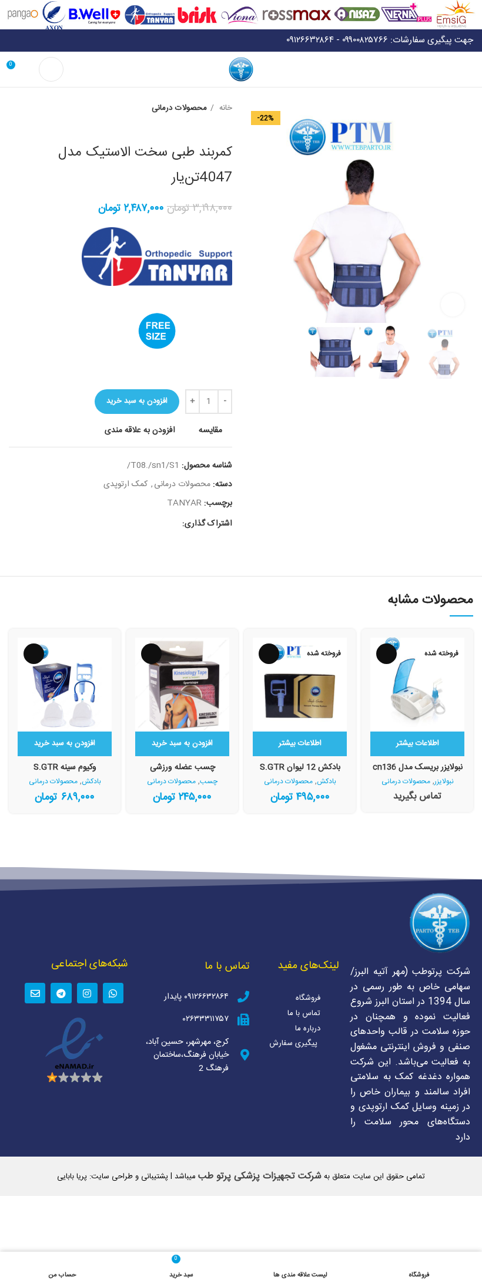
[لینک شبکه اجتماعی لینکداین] (132, 523)
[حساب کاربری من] (51, 69)
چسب (208, 781)
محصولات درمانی (179, 108)
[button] (182, 744)
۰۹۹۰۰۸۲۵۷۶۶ (365, 40)
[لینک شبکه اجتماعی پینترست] (145, 523)
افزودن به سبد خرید (137, 401)
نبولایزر (444, 781)
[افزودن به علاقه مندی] (386, 653)
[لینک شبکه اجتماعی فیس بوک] (172, 523)
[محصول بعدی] (15, 108)
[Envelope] (35, 993)
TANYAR (184, 503)
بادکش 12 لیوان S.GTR (300, 767)
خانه (224, 108)
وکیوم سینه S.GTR (65, 767)
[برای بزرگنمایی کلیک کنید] (452, 304)
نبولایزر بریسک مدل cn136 (418, 767)
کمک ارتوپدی (125, 484)
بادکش (326, 781)
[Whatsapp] (113, 993)
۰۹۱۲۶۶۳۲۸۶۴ (310, 40)
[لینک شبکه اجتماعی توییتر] (159, 523)
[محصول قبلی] (38, 108)
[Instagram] (87, 993)
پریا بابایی (72, 1176)
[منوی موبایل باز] (468, 69)
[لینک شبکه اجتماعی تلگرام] (118, 523)
